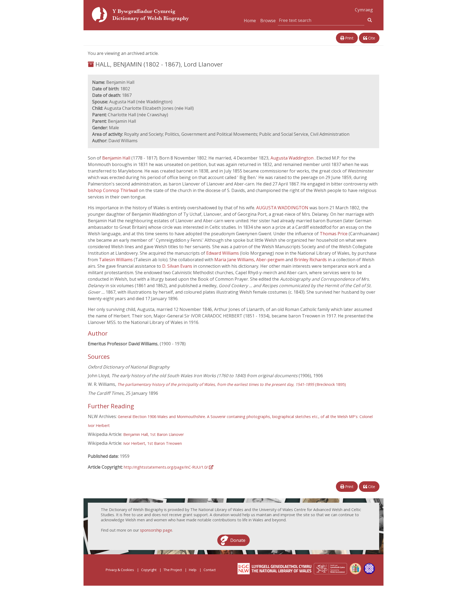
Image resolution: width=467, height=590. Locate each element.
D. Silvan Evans (177, 266)
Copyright (148, 569)
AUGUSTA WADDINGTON (282, 208)
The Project (173, 569)
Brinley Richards (311, 260)
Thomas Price (334, 234)
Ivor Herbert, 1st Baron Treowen (152, 443)
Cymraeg (364, 10)
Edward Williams (223, 253)
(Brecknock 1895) (231, 384)
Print (348, 38)
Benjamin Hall (116, 158)
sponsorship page (156, 530)
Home (250, 21)
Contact (210, 569)
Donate (237, 540)
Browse (268, 21)
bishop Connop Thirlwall (113, 190)
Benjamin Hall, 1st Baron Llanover (153, 434)
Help (192, 569)
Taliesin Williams (116, 260)
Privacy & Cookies (120, 569)
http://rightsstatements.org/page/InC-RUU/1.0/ (166, 467)
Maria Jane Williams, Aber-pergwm (249, 260)
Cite (371, 38)
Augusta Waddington (293, 158)
